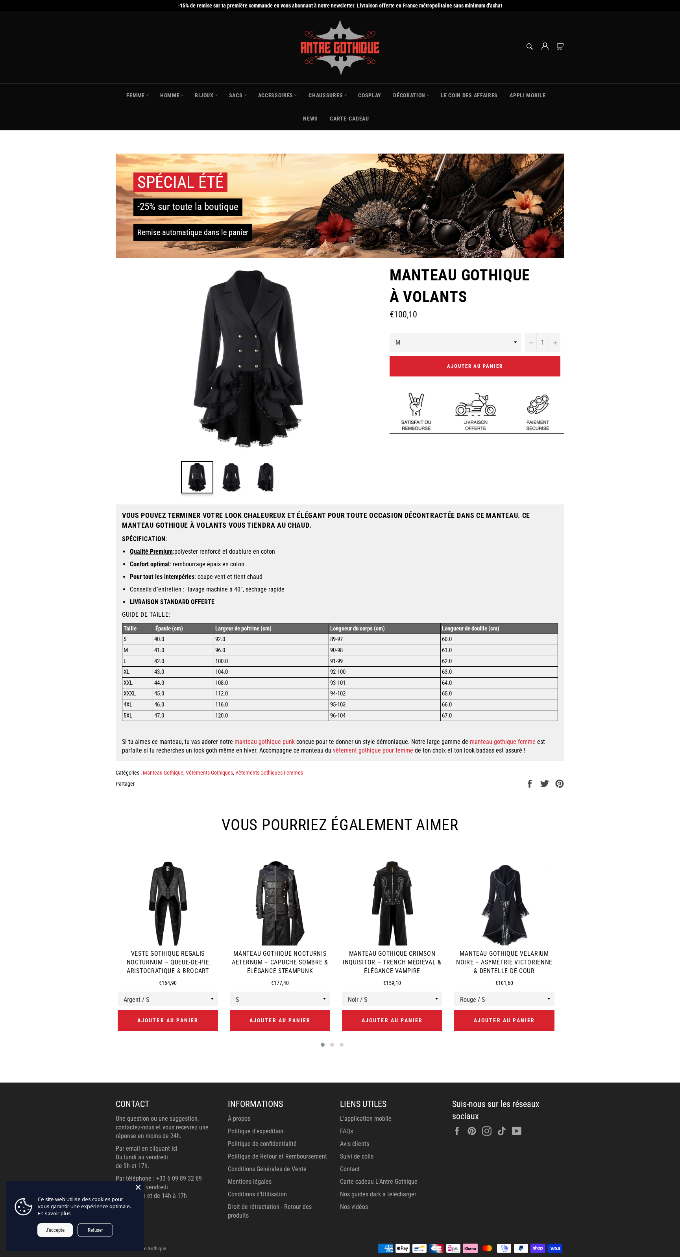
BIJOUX (204, 95)
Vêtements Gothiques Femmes (269, 772)
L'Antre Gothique (149, 1248)
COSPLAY (369, 95)
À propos (239, 1118)
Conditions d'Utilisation (257, 1194)
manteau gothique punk (265, 741)
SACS (236, 95)
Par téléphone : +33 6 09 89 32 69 (159, 1178)
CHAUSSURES (326, 95)
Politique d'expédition (255, 1131)
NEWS (310, 118)
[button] (322, 1045)
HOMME (170, 95)
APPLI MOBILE (527, 95)
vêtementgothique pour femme (373, 750)
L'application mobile (366, 1118)
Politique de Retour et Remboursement (277, 1156)
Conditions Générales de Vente (267, 1169)
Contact (350, 1169)
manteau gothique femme (503, 741)
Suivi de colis (356, 1156)
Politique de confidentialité (262, 1144)
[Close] (138, 1187)
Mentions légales (250, 1181)
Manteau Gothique (163, 772)
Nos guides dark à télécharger (378, 1194)
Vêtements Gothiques (209, 772)
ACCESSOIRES (276, 95)
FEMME (135, 95)
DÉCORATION (409, 95)
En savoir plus (54, 1213)
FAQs (346, 1131)
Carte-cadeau (349, 118)
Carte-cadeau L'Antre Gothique (379, 1181)
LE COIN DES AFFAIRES (469, 95)
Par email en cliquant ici (146, 1148)
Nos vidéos (354, 1207)
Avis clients (354, 1144)
